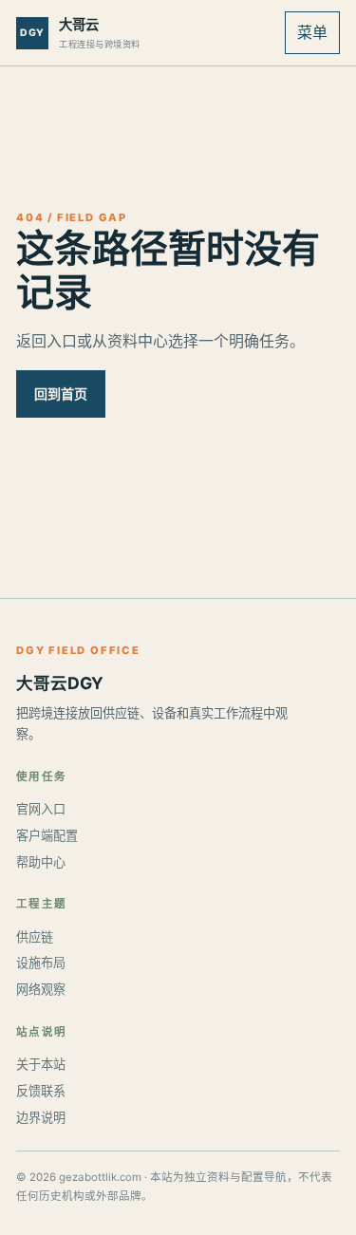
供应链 (34, 937)
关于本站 (41, 1064)
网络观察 (41, 989)
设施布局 (41, 962)
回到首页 (60, 393)
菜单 (312, 32)
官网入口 (41, 808)
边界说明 (41, 1117)
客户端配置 (47, 835)
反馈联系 (41, 1090)
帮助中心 (41, 862)
